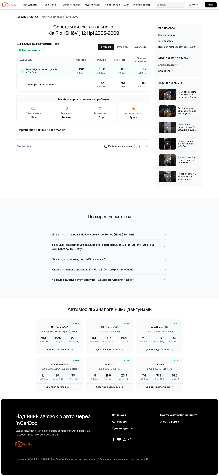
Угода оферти (169, 421)
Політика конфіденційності (179, 415)
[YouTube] (119, 439)
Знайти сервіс (112, 4)
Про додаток (30, 4)
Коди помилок (92, 4)
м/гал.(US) (123, 47)
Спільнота (50, 4)
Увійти (210, 4)
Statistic (33, 16)
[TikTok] (130, 439)
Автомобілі (119, 421)
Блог (126, 4)
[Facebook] (113, 439)
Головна (21, 16)
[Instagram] (124, 439)
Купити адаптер (142, 4)
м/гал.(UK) (140, 47)
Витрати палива (72, 4)
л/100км (106, 47)
